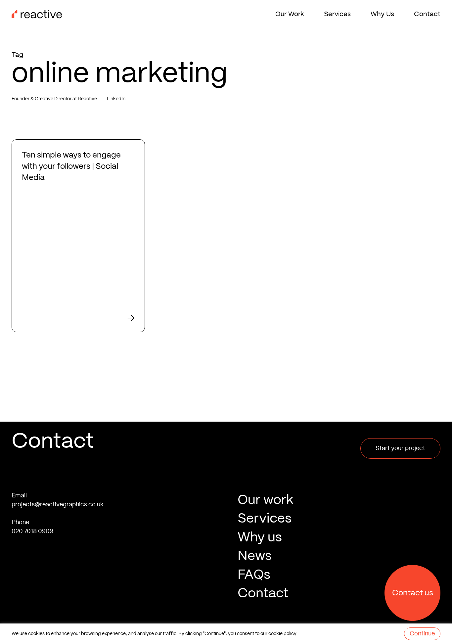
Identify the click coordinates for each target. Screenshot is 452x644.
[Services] (339, 505)
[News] (339, 543)
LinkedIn (116, 99)
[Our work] (339, 487)
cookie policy (282, 633)
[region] (226, 633)
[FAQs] (339, 561)
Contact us (412, 593)
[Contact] (339, 580)
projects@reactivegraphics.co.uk (58, 491)
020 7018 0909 (32, 518)
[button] (400, 435)
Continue (422, 634)
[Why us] (339, 524)
